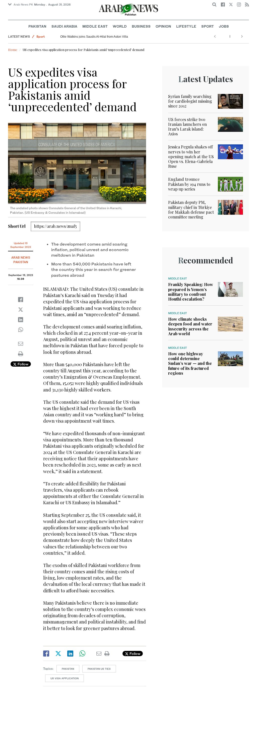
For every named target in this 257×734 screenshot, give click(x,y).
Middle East (95, 26)
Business (141, 26)
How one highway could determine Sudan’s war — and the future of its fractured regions (190, 363)
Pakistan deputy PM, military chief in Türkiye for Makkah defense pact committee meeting (191, 209)
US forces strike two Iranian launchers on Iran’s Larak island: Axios (187, 127)
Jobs (224, 26)
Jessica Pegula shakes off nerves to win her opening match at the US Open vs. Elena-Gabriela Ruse (191, 156)
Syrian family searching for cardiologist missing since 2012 (190, 101)
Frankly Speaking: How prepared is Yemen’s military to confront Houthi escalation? (190, 292)
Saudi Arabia (64, 26)
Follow (22, 364)
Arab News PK (23, 4)
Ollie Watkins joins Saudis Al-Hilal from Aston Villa (94, 36)
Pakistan (37, 26)
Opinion (163, 26)
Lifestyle (186, 26)
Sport (207, 26)
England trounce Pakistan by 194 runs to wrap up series (189, 184)
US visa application (64, 678)
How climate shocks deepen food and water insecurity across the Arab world (190, 326)
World (120, 26)
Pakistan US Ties (99, 668)
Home (12, 49)
